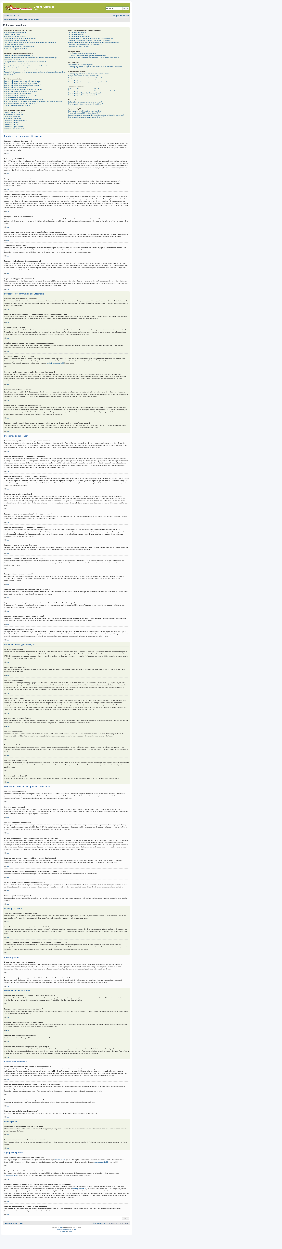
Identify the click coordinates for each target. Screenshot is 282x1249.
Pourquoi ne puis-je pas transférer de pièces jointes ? (21, 95)
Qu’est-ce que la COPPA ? (12, 34)
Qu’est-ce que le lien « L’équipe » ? (79, 47)
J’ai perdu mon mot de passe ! (14, 45)
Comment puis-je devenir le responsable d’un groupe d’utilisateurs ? (89, 40)
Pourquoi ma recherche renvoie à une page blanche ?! (85, 78)
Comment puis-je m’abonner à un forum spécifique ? (84, 93)
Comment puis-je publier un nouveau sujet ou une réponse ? (23, 81)
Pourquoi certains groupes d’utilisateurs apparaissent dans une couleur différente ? (94, 42)
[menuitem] (16, 15)
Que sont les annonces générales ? (15, 120)
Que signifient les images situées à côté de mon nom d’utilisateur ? (25, 66)
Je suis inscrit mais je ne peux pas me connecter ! (20, 38)
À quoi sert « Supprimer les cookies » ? (16, 49)
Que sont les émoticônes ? (12, 116)
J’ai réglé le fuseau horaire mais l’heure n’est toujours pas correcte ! (25, 62)
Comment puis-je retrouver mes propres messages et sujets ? (87, 82)
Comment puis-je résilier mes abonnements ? (82, 95)
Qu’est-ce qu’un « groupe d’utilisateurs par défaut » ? (84, 45)
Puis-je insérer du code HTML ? (14, 114)
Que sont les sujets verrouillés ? (14, 127)
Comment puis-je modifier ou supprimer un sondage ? (21, 91)
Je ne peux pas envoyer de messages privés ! (82, 53)
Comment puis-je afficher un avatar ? (16, 68)
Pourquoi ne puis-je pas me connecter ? (17, 40)
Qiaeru (74, 1229)
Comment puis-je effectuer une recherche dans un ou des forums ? (89, 74)
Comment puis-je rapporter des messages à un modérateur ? (23, 99)
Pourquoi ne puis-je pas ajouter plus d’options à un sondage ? (23, 89)
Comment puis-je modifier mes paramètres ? (18, 56)
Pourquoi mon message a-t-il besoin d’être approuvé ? (21, 103)
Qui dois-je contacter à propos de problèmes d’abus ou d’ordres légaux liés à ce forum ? (96, 115)
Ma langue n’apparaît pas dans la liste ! (16, 64)
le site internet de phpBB (55, 363)
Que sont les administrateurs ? (77, 32)
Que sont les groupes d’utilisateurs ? (79, 36)
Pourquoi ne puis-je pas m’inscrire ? (15, 36)
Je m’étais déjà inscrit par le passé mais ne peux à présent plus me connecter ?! (30, 42)
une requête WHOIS (79, 1188)
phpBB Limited (60, 1160)
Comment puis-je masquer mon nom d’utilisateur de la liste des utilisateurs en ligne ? (31, 58)
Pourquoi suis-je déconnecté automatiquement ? (19, 47)
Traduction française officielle (64, 1229)
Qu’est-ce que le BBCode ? (13, 112)
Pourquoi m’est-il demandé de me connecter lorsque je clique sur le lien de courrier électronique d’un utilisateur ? (34, 73)
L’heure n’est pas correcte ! (12, 60)
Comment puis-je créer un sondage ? (16, 87)
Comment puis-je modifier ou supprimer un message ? (21, 83)
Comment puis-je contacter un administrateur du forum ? (86, 117)
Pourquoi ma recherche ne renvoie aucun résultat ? (84, 76)
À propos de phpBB (101, 1162)
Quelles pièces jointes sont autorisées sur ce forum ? (85, 102)
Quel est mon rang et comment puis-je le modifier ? (20, 70)
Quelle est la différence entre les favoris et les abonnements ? (87, 89)
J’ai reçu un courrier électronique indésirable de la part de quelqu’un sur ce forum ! (94, 58)
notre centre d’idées (11, 1175)
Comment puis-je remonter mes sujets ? (17, 105)
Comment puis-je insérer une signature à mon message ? (22, 85)
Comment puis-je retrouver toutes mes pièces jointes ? (85, 104)
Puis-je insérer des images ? (13, 118)
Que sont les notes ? (11, 125)
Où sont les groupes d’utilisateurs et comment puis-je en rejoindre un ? (90, 38)
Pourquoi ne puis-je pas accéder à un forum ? (18, 93)
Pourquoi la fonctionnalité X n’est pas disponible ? (84, 113)
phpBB (61, 1227)
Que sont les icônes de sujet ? (14, 129)
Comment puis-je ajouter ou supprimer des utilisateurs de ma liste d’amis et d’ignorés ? (95, 67)
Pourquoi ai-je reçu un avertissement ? (16, 97)
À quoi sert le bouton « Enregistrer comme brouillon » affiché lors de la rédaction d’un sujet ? (33, 101)
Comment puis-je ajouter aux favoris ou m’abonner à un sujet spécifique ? (91, 91)
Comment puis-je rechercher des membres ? (82, 80)
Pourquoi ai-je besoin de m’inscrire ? (15, 32)
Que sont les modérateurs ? (76, 34)
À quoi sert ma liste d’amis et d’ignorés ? (81, 65)
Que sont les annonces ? (12, 122)
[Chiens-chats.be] (19, 7)
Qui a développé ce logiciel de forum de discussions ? (85, 111)
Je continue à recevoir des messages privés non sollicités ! (87, 56)
